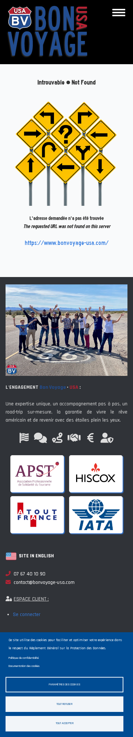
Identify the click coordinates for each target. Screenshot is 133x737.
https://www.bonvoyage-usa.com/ (67, 243)
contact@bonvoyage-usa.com (43, 582)
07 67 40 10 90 (28, 574)
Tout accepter (65, 723)
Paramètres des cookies (64, 684)
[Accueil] (47, 31)
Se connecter (26, 614)
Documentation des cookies (24, 666)
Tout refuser (64, 704)
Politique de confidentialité (23, 658)
